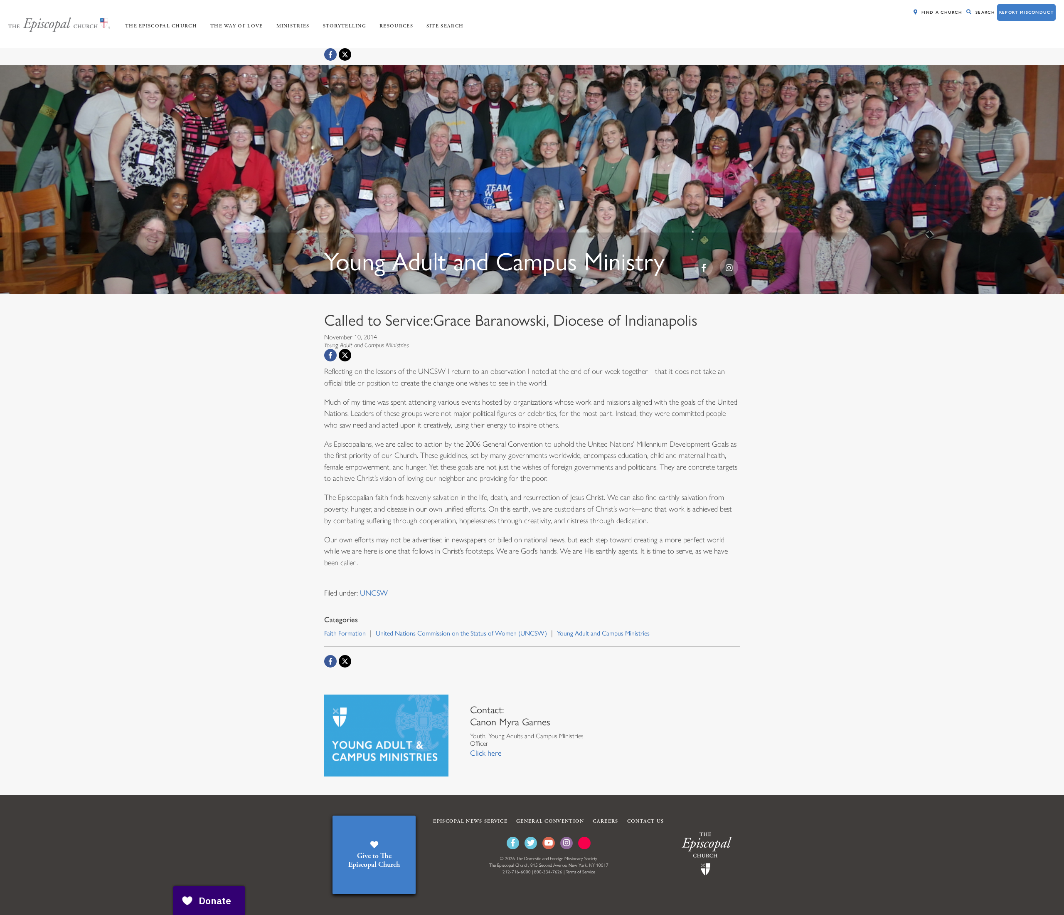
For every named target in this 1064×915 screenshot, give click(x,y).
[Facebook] (330, 54)
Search (985, 12)
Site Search (444, 26)
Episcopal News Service (470, 821)
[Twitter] (531, 843)
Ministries (293, 26)
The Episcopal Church (161, 26)
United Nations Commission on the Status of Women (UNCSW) (461, 633)
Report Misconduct (1026, 12)
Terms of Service (580, 872)
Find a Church (941, 12)
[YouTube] (548, 843)
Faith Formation (345, 633)
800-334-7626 (548, 872)
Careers (605, 821)
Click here (486, 753)
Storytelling (345, 26)
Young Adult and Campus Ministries (603, 633)
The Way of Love (236, 26)
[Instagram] (566, 843)
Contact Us (645, 821)
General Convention (550, 821)
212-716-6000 (516, 872)
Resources (396, 26)
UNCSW (374, 593)
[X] (345, 54)
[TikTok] (584, 843)
